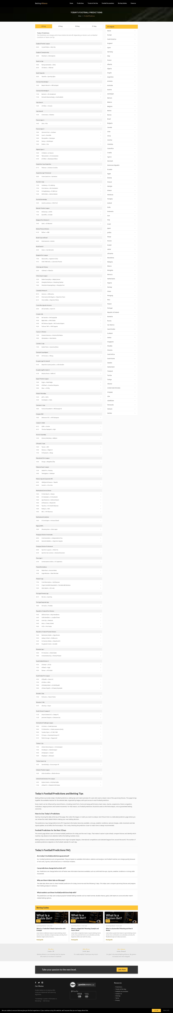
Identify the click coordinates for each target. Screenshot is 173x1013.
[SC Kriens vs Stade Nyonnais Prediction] (101, 726)
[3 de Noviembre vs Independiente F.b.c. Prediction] (101, 538)
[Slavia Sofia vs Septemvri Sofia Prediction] (101, 259)
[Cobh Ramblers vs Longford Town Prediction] (101, 617)
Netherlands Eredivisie (42, 517)
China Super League (41, 275)
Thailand (110, 371)
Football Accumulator (108, 3)
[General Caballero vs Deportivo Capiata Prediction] (101, 541)
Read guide (40, 940)
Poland (109, 304)
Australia (110, 85)
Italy (108, 56)
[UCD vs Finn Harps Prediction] (101, 626)
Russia (109, 321)
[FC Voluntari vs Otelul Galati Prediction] (101, 653)
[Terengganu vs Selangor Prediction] (101, 473)
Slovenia (109, 350)
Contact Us (118, 994)
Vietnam (109, 409)
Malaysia (110, 262)
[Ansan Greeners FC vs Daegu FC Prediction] (101, 715)
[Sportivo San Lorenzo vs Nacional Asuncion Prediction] (101, 553)
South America (111, 39)
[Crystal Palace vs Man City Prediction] (101, 47)
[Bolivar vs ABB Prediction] (101, 232)
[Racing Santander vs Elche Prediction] (101, 65)
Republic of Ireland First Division (45, 611)
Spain (109, 47)
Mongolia (110, 270)
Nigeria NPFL (39, 525)
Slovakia (109, 346)
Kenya (109, 237)
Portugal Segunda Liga (42, 602)
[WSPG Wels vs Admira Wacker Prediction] (101, 194)
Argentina (110, 77)
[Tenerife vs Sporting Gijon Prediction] (101, 76)
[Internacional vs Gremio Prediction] (101, 241)
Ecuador (109, 169)
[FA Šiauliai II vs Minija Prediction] (101, 453)
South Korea (111, 358)
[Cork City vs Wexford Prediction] (101, 620)
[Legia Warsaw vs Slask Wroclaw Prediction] (101, 573)
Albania (109, 64)
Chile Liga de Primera (42, 267)
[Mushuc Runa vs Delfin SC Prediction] (101, 373)
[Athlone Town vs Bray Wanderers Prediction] (101, 614)
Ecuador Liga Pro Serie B (43, 361)
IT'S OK (156, 1010)
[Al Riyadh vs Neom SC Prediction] (101, 679)
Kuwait (109, 245)
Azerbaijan (110, 94)
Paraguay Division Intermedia (44, 534)
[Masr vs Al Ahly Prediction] (101, 388)
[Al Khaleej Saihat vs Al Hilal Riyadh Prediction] (101, 685)
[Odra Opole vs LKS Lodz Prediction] (101, 588)
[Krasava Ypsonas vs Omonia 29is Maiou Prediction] (101, 335)
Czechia (109, 140)
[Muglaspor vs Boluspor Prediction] (101, 756)
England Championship (42, 52)
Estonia (109, 178)
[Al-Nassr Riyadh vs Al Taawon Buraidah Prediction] (101, 688)
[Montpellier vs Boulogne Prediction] (101, 138)
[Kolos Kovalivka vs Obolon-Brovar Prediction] (101, 773)
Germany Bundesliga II (42, 90)
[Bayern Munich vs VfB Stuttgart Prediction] (101, 85)
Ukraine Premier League (43, 770)
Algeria (109, 68)
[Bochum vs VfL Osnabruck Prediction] (101, 94)
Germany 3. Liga (40, 405)
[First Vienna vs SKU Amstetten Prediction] (101, 188)
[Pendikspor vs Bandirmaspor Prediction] (101, 750)
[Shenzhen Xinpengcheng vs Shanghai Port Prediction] (101, 285)
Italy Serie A (39, 102)
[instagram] (43, 982)
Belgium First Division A (42, 220)
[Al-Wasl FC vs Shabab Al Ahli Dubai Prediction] (101, 785)
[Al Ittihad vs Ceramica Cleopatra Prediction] (101, 385)
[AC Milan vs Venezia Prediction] (101, 106)
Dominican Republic (113, 165)
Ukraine (109, 384)
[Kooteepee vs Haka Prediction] (101, 400)
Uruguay (110, 392)
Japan (109, 228)
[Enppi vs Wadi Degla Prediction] (101, 382)
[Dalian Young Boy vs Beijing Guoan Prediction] (101, 279)
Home (71, 3)
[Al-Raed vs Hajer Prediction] (101, 667)
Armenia (109, 81)
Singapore (110, 342)
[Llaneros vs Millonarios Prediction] (101, 294)
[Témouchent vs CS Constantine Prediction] (101, 156)
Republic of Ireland (113, 312)
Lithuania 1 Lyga (40, 443)
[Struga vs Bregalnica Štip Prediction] (101, 462)
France (109, 60)
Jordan (109, 232)
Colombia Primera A (41, 290)
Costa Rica (110, 148)
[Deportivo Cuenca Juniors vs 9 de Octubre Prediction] (101, 365)
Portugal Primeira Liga (42, 593)
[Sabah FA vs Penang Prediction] (101, 470)
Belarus (109, 102)
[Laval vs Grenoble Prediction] (101, 135)
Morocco (109, 274)
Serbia (109, 337)
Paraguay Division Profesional (44, 546)
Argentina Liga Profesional (43, 173)
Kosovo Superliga (41, 434)
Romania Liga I (40, 649)
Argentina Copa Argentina (43, 164)
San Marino (110, 325)
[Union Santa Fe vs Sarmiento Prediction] (101, 176)
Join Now (122, 969)
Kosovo (109, 241)
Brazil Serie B (39, 246)
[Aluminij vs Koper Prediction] (101, 706)
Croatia (109, 152)
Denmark (110, 161)
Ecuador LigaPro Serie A (43, 370)
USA (108, 396)
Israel (109, 224)
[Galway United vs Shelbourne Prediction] (101, 638)
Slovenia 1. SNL (40, 702)
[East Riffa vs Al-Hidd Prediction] (101, 215)
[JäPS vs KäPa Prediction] (101, 397)
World (109, 31)
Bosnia (109, 115)
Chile (108, 131)
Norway (109, 287)
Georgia (109, 186)
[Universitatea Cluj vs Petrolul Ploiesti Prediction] (101, 656)
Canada (109, 127)
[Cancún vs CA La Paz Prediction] (101, 485)
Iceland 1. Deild (40, 422)
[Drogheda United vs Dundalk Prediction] (101, 644)
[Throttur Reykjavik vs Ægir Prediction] (101, 429)
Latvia (109, 249)
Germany (110, 52)
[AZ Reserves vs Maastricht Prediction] (101, 503)
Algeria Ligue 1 (40, 149)
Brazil (109, 119)
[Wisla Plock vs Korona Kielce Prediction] (101, 570)
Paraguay (110, 295)
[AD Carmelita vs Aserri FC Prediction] (101, 309)
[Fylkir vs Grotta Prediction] (101, 426)
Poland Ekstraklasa (41, 567)
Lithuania (110, 253)
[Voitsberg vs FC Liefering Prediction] (101, 185)
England (109, 43)
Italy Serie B (39, 111)
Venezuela (110, 405)
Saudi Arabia (111, 329)
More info (166, 1010)
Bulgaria (109, 123)
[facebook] (36, 982)
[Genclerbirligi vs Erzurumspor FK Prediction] (101, 765)
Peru (108, 300)
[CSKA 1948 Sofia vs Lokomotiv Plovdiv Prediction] (101, 262)
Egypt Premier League (42, 378)
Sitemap (117, 996)
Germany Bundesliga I (42, 81)
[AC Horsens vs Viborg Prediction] (101, 356)
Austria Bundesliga (41, 199)
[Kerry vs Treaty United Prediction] (101, 623)
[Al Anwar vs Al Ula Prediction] (101, 665)
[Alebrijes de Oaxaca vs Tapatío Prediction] (101, 482)
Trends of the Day (93, 3)
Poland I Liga (39, 578)
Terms (117, 998)
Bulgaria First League (42, 255)
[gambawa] (83, 985)
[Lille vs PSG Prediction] (101, 123)
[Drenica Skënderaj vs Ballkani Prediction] (101, 438)
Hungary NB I (40, 414)
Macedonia (110, 258)
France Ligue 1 (40, 120)
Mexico (109, 266)
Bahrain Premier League (42, 208)
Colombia (110, 144)
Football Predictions (89, 16)
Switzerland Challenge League (44, 722)
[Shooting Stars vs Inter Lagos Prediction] (101, 529)
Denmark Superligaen (42, 352)
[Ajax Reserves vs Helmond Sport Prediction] (101, 500)
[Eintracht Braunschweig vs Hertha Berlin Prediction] (101, 97)
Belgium (109, 106)
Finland (109, 182)
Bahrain (109, 98)
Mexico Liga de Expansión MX (44, 478)
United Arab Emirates (113, 388)
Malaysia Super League (42, 467)
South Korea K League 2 (43, 711)
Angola (109, 73)
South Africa (111, 354)
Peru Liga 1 (39, 558)
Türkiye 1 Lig (39, 743)
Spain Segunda (40, 73)
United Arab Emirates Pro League (45, 778)
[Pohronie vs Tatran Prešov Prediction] (101, 697)
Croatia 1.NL (39, 314)
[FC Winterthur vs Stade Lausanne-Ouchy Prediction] (101, 729)
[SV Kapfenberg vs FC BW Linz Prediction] (101, 191)
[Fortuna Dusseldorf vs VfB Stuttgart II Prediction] (101, 409)
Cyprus (109, 157)
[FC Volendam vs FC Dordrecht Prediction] (101, 497)
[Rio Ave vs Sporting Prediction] (101, 597)
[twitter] (39, 982)
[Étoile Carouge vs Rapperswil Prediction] (101, 738)
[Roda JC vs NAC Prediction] (101, 509)
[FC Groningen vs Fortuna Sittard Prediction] (101, 520)
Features (133, 3)
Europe (109, 35)
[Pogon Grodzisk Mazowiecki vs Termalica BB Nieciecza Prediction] (101, 585)
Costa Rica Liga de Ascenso (44, 305)
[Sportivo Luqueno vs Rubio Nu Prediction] (101, 550)
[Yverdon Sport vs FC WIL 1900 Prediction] (101, 732)
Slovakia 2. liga (40, 693)
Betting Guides (122, 3)
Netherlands (111, 279)
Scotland (110, 333)
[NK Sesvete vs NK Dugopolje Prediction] (101, 318)
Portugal (109, 308)
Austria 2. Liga (40, 181)
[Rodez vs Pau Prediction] (101, 144)
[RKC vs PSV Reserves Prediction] (101, 512)
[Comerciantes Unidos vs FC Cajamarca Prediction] (101, 562)
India (108, 207)
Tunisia (109, 375)
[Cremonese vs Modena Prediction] (101, 115)
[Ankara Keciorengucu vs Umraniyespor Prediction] (101, 747)
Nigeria (109, 283)
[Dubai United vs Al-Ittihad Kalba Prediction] (101, 782)
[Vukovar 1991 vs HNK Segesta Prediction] (101, 326)
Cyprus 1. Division (41, 331)
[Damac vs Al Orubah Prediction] (101, 670)
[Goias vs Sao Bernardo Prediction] (101, 250)
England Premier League (43, 43)
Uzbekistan (110, 400)
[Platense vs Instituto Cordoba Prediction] (101, 168)
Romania (110, 316)
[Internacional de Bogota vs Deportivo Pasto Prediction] (101, 297)
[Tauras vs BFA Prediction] (101, 447)
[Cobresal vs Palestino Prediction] (101, 270)
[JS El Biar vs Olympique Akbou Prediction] (101, 159)
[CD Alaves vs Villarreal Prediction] (101, 68)
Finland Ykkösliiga (41, 393)
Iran (108, 216)
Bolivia (109, 110)
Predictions (80, 3)
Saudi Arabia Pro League (43, 675)
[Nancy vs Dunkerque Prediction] (101, 141)
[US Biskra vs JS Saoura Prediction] (101, 153)
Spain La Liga (39, 61)
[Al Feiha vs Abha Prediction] (101, 682)
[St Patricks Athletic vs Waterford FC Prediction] (101, 641)
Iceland (109, 203)
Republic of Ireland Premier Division (46, 631)
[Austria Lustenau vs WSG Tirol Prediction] (101, 203)
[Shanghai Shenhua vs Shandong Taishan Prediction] (101, 282)
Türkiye (109, 379)
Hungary (110, 199)
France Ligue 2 (40, 128)
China (109, 136)
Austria (109, 89)
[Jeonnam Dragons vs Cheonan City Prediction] (101, 717)
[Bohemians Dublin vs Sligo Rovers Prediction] (101, 635)
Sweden (109, 363)
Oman (109, 291)
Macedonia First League (42, 458)
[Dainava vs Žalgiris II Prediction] (101, 450)
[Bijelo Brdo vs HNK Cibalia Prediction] (101, 320)
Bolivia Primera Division (42, 229)
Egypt (109, 173)
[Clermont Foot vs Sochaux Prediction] (101, 132)
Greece (109, 190)
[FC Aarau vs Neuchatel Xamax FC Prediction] (101, 735)
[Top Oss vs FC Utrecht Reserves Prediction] (101, 506)
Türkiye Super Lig (41, 761)
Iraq (108, 220)
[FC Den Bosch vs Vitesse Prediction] (101, 494)
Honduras (110, 194)
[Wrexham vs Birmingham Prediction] (101, 56)
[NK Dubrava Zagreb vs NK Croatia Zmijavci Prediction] (101, 323)
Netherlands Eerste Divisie (43, 490)
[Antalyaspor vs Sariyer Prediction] (101, 753)
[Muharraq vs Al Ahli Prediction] (101, 212)
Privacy (117, 1000)
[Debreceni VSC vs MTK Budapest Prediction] (101, 417)
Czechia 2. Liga (40, 343)
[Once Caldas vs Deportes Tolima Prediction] (101, 300)
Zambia (109, 413)
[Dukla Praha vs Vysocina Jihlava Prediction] (101, 347)
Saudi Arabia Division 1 (42, 661)
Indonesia (110, 211)
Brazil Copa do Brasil (41, 237)
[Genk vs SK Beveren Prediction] (101, 223)
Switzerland (110, 367)
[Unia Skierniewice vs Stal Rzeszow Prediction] (101, 582)
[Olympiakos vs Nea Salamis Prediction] (101, 338)
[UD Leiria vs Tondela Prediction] (101, 606)
